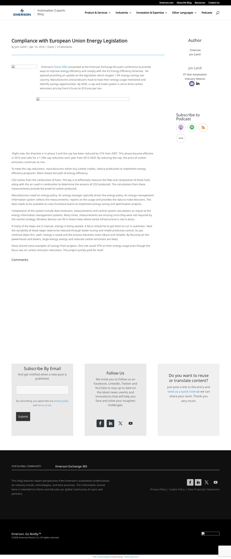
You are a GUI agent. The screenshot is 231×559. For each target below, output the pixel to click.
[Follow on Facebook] (100, 423)
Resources (200, 3)
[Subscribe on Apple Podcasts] (181, 127)
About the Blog (184, 3)
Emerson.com (166, 3)
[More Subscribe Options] (181, 138)
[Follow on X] (120, 423)
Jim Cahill (21, 47)
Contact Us (213, 3)
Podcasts (207, 12)
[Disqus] (88, 308)
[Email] (192, 83)
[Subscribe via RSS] (203, 127)
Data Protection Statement (203, 489)
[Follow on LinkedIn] (110, 423)
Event (50, 47)
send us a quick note (181, 391)
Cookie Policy (177, 489)
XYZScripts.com (131, 556)
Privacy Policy (158, 489)
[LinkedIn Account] (198, 83)
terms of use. (45, 405)
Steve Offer (61, 67)
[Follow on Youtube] (130, 423)
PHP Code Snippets (102, 556)
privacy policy (61, 400)
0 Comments (64, 47)
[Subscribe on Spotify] (192, 127)
